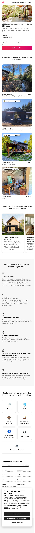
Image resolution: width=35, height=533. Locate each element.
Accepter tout (17, 514)
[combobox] (17, 37)
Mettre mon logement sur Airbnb (21, 2)
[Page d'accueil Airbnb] (3, 2)
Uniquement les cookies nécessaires (17, 518)
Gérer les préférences (17, 522)
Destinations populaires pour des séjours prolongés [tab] (15, 465)
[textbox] (9, 43)
